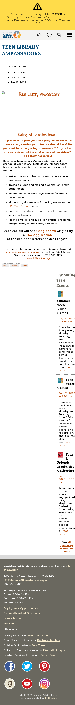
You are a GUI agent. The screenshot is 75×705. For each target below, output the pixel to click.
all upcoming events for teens (66, 546)
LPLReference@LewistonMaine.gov (25, 580)
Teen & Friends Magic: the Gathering (65, 462)
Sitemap (9, 623)
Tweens (14, 265)
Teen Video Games (66, 384)
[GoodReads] (9, 683)
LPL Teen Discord (20, 206)
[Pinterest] (44, 666)
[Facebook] (9, 666)
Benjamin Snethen (48, 640)
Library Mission (13, 618)
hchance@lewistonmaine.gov (23, 252)
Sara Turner (39, 645)
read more (64, 443)
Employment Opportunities (21, 608)
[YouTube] (27, 683)
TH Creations (51, 698)
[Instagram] (44, 683)
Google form (46, 231)
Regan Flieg (48, 655)
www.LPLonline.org (38, 258)
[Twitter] (27, 666)
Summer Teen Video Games (63, 307)
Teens (5, 265)
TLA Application (39, 235)
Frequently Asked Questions (22, 613)
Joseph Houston (37, 635)
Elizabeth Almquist (54, 650)
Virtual (24, 265)
